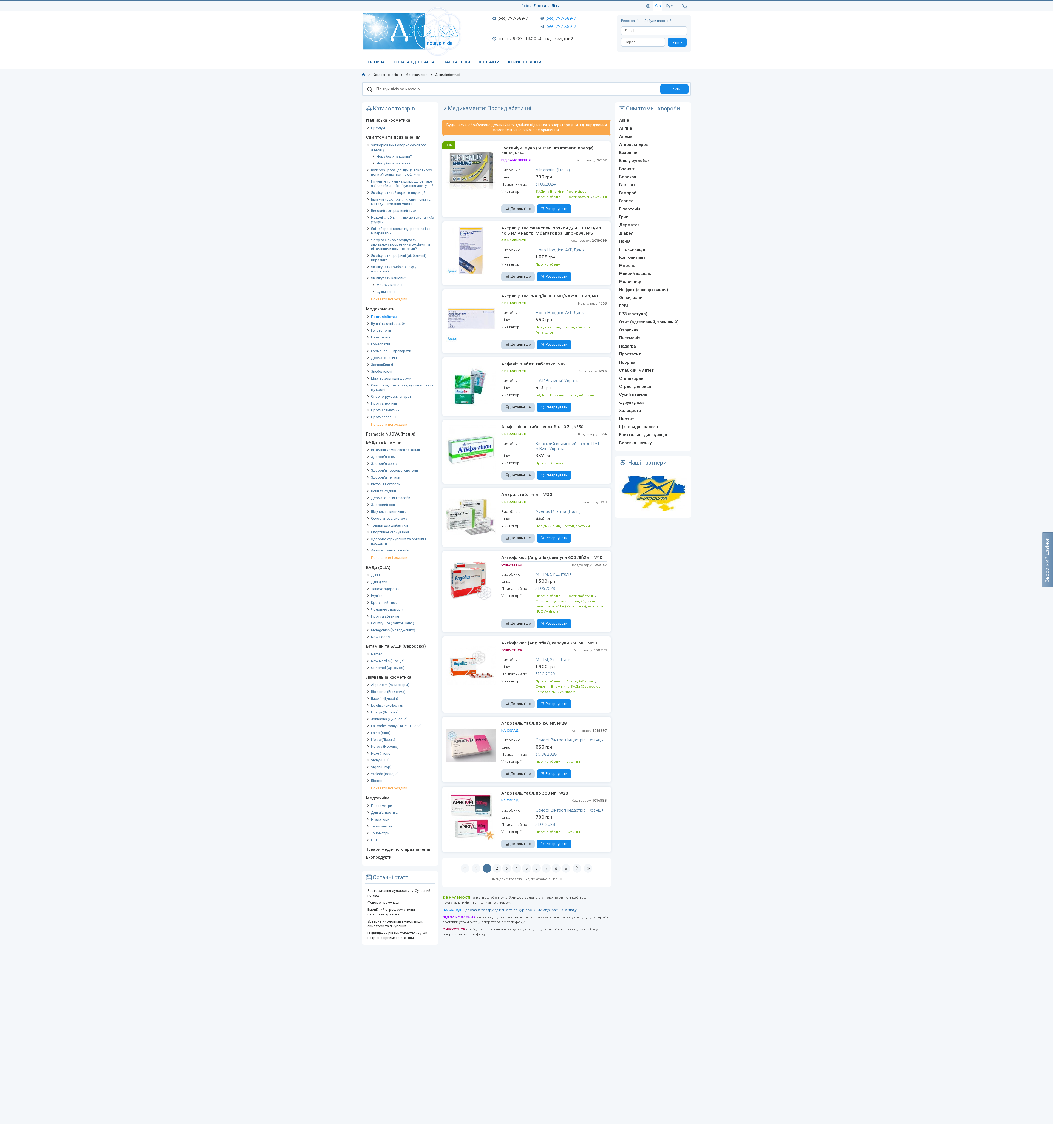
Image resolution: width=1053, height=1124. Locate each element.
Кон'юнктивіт (632, 257)
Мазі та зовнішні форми (391, 378)
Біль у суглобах (634, 160)
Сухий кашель (388, 292)
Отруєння (629, 330)
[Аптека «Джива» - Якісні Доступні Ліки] (413, 31)
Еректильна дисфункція (643, 434)
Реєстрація (630, 21)
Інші (374, 840)
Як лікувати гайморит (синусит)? (398, 192)
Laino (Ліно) (380, 733)
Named (377, 654)
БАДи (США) (378, 567)
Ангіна (625, 128)
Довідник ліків (548, 327)
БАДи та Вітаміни (383, 442)
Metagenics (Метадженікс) (393, 630)
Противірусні (577, 191)
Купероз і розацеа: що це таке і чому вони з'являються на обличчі (401, 172)
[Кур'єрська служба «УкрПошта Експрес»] (653, 493)
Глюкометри (381, 806)
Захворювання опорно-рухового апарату (398, 147)
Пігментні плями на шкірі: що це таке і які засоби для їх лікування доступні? (402, 183)
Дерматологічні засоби (390, 498)
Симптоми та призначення (393, 137)
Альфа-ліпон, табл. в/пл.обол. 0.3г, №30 (542, 426)
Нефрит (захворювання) (643, 289)
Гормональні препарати (391, 351)
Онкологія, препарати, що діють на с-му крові (402, 387)
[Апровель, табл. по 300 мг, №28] (471, 815)
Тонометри (380, 833)
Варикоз (627, 176)
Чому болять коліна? (394, 156)
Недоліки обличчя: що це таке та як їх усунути (402, 219)
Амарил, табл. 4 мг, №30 (526, 494)
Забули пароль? (657, 21)
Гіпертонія (630, 209)
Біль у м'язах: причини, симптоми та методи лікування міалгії (401, 201)
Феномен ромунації (383, 902)
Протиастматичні (385, 410)
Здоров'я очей (383, 457)
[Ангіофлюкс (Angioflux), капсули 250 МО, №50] (471, 665)
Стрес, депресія (635, 386)
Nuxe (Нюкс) (381, 753)
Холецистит (631, 410)
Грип (624, 217)
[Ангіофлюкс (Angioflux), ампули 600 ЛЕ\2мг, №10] (471, 579)
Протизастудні (578, 197)
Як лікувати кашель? (388, 278)
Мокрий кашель (390, 285)
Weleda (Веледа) (385, 774)
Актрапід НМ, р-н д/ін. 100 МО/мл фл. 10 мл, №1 (549, 296)
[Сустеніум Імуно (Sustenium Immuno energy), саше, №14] (471, 170)
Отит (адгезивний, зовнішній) (649, 322)
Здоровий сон (383, 505)
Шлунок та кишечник (388, 512)
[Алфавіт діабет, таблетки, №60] (471, 386)
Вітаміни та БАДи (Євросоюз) (396, 646)
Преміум (378, 128)
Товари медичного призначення (399, 849)
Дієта (375, 575)
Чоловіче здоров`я (387, 609)
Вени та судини (383, 491)
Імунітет (377, 596)
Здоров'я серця (384, 464)
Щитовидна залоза (638, 426)
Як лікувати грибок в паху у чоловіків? (393, 269)
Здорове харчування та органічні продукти (399, 541)
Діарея (626, 233)
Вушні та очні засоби (388, 323)
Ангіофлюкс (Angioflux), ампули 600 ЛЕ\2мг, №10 (551, 557)
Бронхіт (627, 168)
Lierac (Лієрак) (383, 740)
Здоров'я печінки (385, 477)
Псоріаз (627, 362)
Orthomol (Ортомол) (387, 668)
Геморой (627, 192)
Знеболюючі (381, 371)
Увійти (677, 42)
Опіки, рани (630, 297)
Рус (669, 6)
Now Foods (380, 637)
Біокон (376, 781)
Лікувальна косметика (388, 677)
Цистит (626, 418)
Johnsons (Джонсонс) (389, 719)
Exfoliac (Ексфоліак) (387, 705)
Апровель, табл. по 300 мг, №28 (534, 793)
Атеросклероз (633, 144)
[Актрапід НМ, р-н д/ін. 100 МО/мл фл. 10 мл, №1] (471, 318)
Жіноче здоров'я (385, 589)
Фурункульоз (632, 402)
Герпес (626, 200)
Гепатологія (381, 330)
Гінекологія (380, 337)
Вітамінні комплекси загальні (395, 450)
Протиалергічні (384, 403)
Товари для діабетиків (390, 525)
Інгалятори (380, 819)
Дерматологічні (384, 358)
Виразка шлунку (635, 442)
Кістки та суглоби (385, 484)
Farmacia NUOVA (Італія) (390, 434)
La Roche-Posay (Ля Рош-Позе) (396, 726)
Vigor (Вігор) (381, 767)
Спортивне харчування (390, 532)
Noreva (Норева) (384, 746)
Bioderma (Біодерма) (388, 692)
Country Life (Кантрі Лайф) (392, 623)
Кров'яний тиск (384, 603)
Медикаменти (380, 308)
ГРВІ (623, 305)
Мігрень (627, 265)
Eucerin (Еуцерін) (384, 698)
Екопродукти (379, 857)
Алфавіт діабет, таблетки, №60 (534, 364)
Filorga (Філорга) (385, 712)
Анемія (626, 136)
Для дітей (379, 582)
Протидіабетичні (385, 317)
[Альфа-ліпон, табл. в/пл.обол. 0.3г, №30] (471, 449)
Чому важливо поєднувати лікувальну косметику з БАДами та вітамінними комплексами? (400, 244)
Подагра (627, 346)
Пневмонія (630, 337)
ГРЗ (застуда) (633, 313)
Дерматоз (629, 225)
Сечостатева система (389, 518)
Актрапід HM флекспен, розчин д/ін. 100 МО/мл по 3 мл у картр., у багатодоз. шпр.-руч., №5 (551, 230)
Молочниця (630, 281)
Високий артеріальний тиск (394, 211)
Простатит (630, 354)
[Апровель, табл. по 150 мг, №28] (471, 745)
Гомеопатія (380, 344)
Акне (624, 120)
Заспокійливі (382, 365)
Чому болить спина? (394, 163)
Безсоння (629, 152)
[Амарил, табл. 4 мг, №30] (471, 516)
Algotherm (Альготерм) (390, 685)
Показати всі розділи (389, 299)
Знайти (674, 89)
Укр (658, 6)
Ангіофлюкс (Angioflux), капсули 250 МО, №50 (549, 643)
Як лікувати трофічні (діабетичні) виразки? (398, 258)
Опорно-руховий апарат (391, 396)
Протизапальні (383, 417)
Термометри (381, 826)
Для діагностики (385, 812)
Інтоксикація (632, 249)
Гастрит (627, 184)
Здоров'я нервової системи (394, 470)
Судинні (600, 197)
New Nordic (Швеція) (388, 661)
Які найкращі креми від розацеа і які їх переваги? (401, 231)
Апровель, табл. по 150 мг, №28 (534, 723)
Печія (624, 241)
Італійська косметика (388, 120)
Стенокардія (632, 378)
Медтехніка (378, 798)
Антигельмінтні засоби (390, 550)
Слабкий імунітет (636, 370)
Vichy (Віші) (380, 760)
